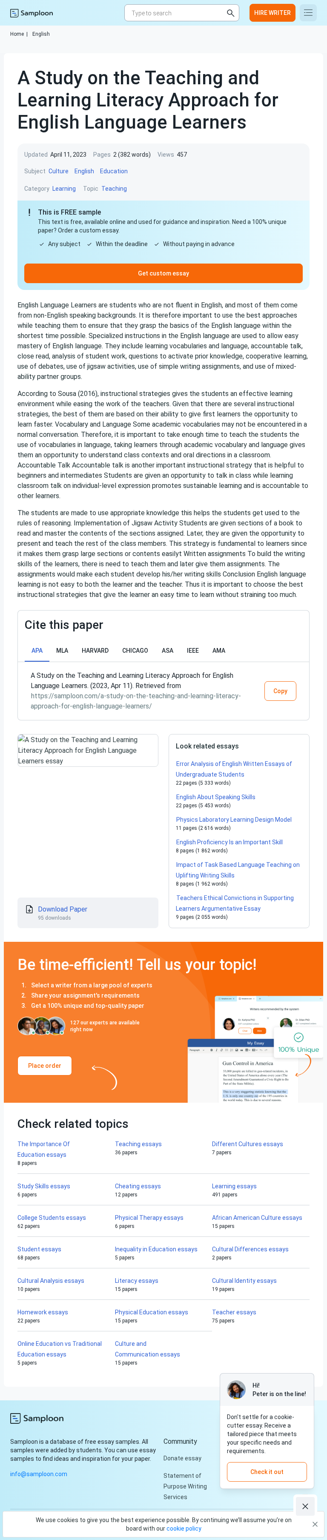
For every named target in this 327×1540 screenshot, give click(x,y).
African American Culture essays (257, 1217)
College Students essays (51, 1217)
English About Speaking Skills (215, 797)
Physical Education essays (151, 1312)
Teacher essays (234, 1312)
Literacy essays (136, 1280)
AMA (218, 650)
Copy (280, 691)
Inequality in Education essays (156, 1249)
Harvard (95, 650)
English (41, 34)
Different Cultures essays (247, 1144)
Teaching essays (138, 1144)
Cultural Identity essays (244, 1280)
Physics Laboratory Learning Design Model (234, 819)
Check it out (267, 1471)
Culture (59, 171)
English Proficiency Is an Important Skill (229, 842)
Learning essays (234, 1186)
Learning (64, 188)
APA (37, 650)
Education (114, 171)
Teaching (114, 188)
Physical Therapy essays (149, 1217)
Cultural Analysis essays (50, 1280)
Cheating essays (138, 1186)
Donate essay (182, 1458)
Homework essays (42, 1312)
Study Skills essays (43, 1186)
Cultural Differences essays (250, 1249)
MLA (62, 650)
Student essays (39, 1249)
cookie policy (183, 1528)
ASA (167, 650)
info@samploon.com (38, 1474)
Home (19, 34)
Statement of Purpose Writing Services (185, 1486)
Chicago (135, 650)
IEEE (193, 650)
